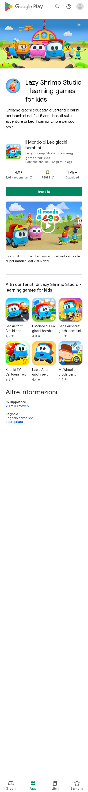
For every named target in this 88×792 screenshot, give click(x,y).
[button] (31, 177)
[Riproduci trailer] (48, 225)
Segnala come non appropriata (20, 420)
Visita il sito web (17, 406)
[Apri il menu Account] (80, 6)
